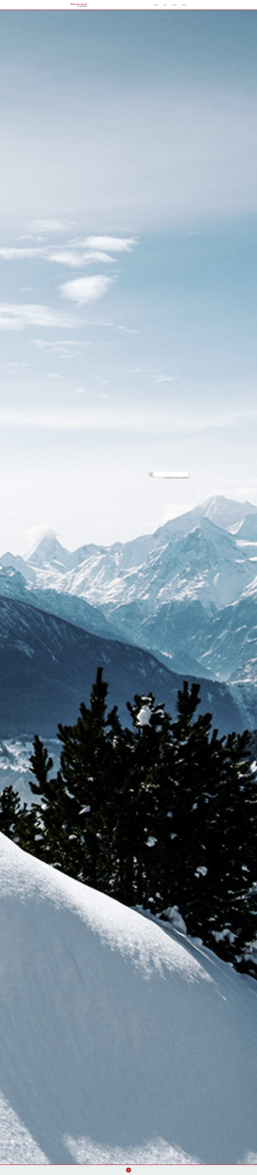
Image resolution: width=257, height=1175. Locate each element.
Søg (165, 5)
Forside (155, 5)
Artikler (174, 5)
